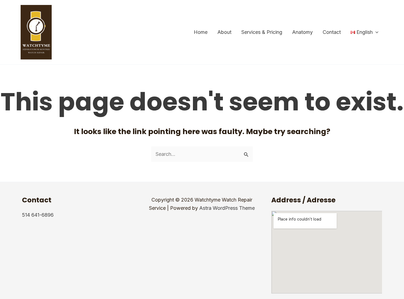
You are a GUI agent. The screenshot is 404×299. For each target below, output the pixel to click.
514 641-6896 (38, 215)
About (224, 32)
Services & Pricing (261, 32)
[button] (375, 32)
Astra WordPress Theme (227, 208)
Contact (332, 32)
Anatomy (302, 32)
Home (200, 32)
